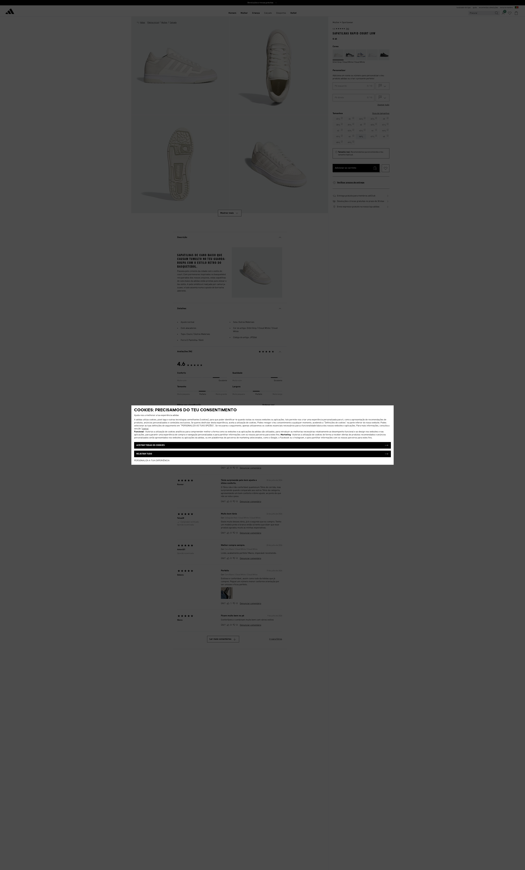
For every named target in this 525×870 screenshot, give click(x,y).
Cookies (145, 429)
